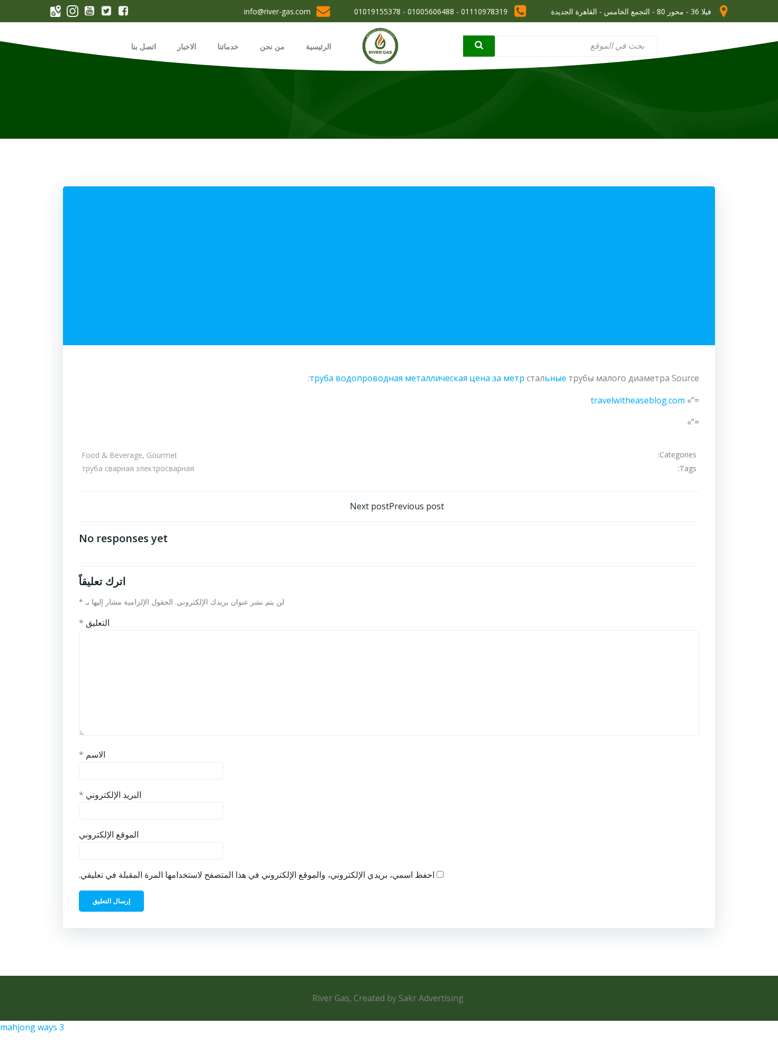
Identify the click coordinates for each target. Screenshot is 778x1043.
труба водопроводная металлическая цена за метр (417, 378)
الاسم (92, 754)
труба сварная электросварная (138, 468)
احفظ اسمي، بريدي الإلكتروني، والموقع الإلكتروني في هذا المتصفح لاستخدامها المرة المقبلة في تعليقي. (257, 874)
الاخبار (186, 46)
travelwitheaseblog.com (638, 400)
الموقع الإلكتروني (109, 834)
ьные (555, 378)
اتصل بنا (143, 46)
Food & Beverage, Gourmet (129, 455)
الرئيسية (318, 46)
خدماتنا (228, 46)
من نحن (272, 46)
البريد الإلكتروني (110, 795)
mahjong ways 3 (32, 1027)
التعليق (94, 622)
